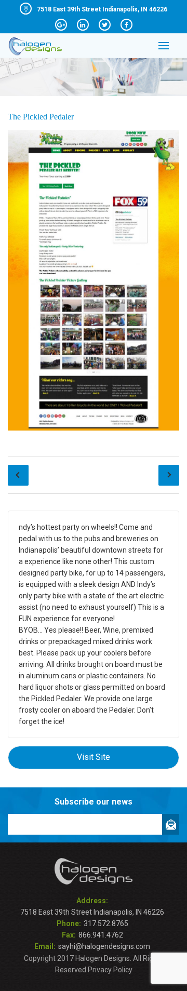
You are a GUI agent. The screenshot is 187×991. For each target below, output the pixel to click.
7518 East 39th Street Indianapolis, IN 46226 (102, 9)
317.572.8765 (106, 923)
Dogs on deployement (168, 475)
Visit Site (93, 757)
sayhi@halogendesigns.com (104, 946)
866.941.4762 (100, 935)
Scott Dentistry (18, 475)
